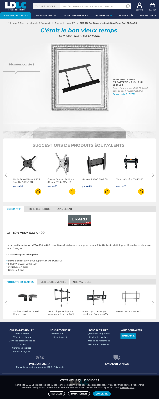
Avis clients (25, 337)
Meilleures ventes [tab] (53, 281)
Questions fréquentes (99, 333)
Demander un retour (98, 344)
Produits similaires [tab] (20, 281)
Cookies (22, 344)
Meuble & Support (40, 23)
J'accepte (102, 393)
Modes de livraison (98, 337)
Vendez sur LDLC (60, 333)
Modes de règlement (99, 340)
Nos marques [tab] (82, 281)
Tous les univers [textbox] (45, 6)
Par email (128, 335)
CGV (15, 337)
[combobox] (46, 6)
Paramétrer (79, 393)
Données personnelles (20, 340)
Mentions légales (21, 351)
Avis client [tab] (64, 208)
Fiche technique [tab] (39, 208)
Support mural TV (65, 23)
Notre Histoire (21, 333)
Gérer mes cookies (21, 348)
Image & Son (17, 23)
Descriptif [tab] (14, 208)
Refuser (56, 393)
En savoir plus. (127, 387)
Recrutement (60, 337)
